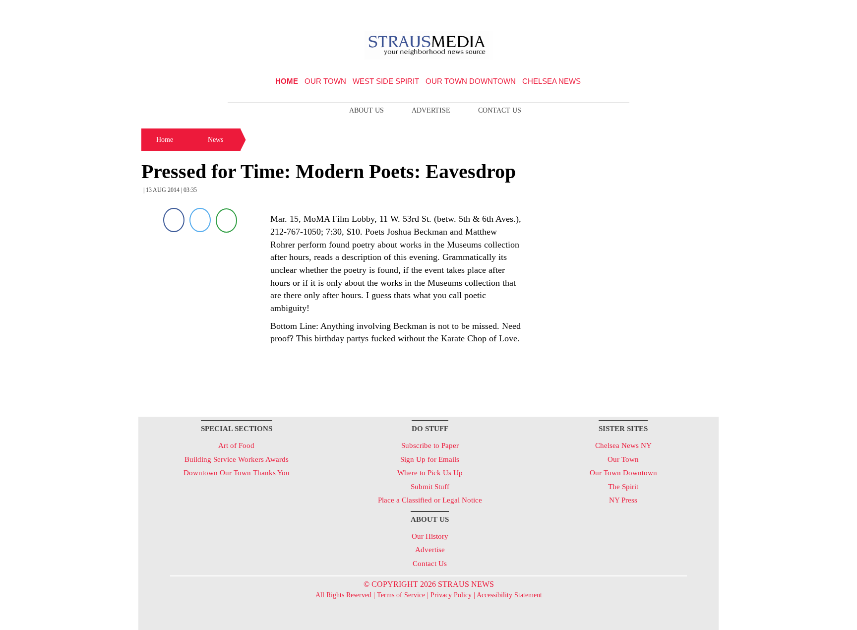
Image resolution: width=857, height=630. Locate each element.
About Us (366, 110)
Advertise (431, 110)
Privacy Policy (451, 595)
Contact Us (499, 110)
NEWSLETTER (633, 11)
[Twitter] (200, 220)
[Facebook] (173, 220)
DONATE (690, 11)
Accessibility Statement (509, 595)
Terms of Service (401, 595)
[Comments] (226, 220)
